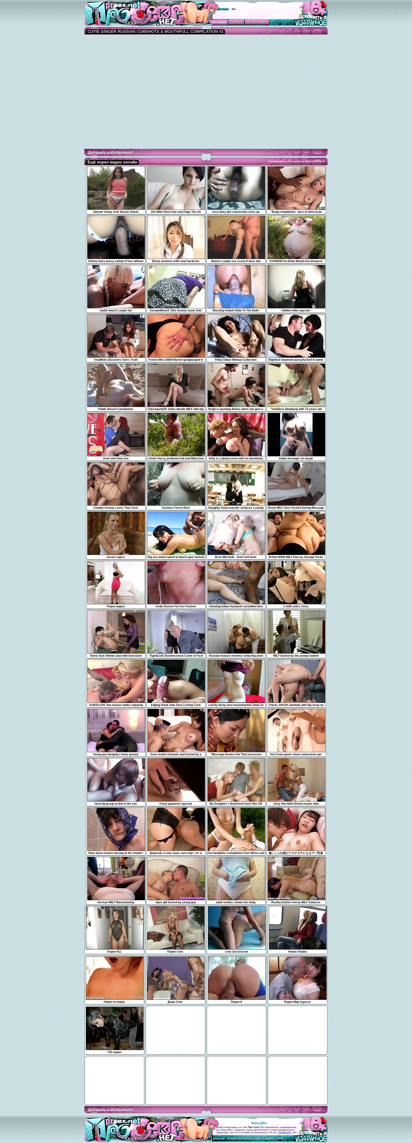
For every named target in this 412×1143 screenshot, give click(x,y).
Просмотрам (296, 161)
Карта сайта (259, 1122)
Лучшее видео (257, 22)
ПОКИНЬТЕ (284, 1132)
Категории (219, 22)
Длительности (315, 161)
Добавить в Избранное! (110, 153)
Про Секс (222, 9)
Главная (236, 22)
